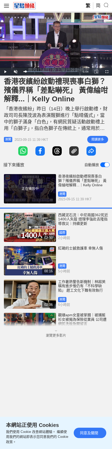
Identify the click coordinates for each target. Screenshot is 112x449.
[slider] (50, 71)
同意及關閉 (89, 433)
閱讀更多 (97, 139)
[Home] (24, 5)
